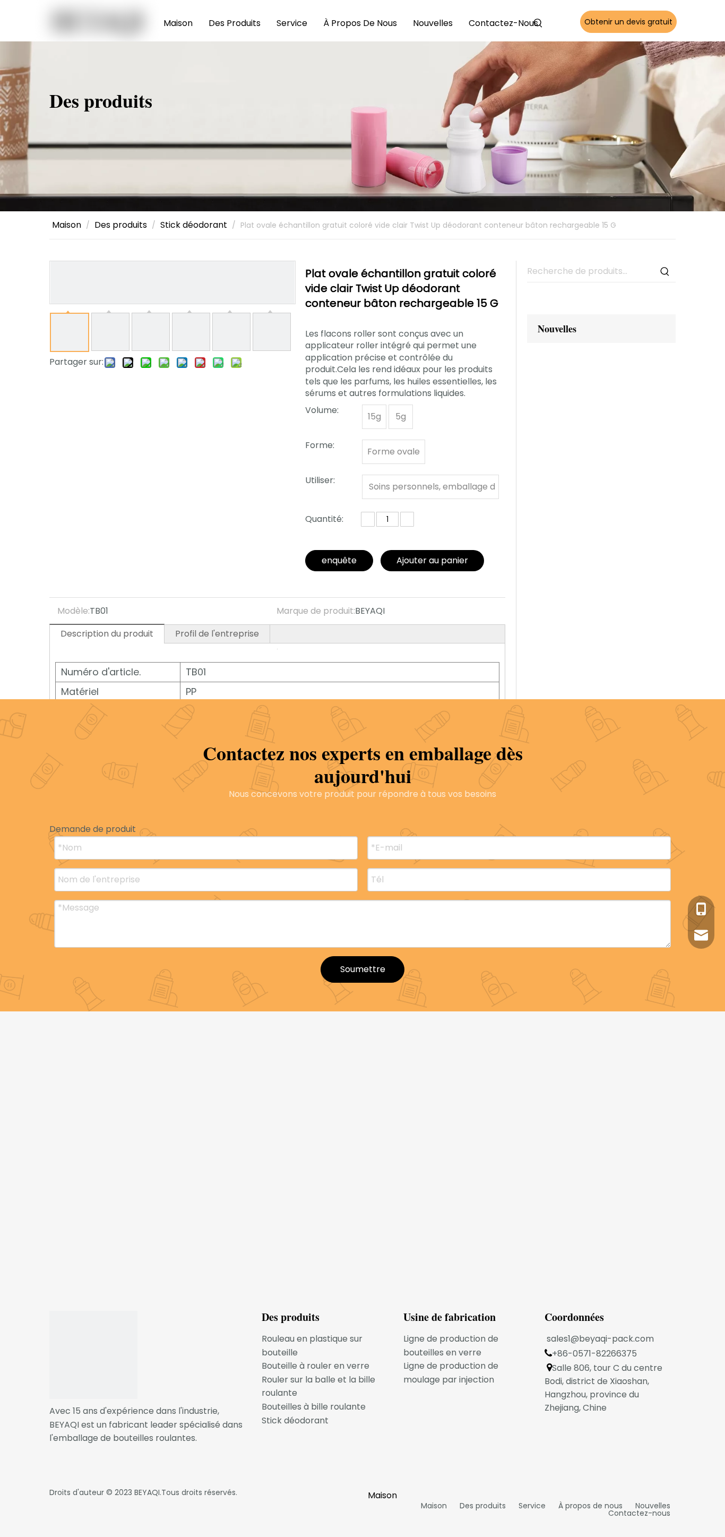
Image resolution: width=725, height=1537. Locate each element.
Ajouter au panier (432, 560)
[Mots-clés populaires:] (538, 23)
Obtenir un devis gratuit (628, 21)
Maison (434, 1505)
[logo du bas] (93, 1355)
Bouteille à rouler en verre (315, 1366)
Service (532, 1505)
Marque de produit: (316, 611)
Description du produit (107, 634)
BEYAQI (147, 1492)
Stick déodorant (295, 1420)
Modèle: (73, 611)
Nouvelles (652, 1505)
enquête (339, 560)
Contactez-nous (639, 1513)
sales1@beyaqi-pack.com (600, 1339)
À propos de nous (590, 1505)
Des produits (483, 1505)
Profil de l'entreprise (217, 634)
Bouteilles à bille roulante (314, 1407)
